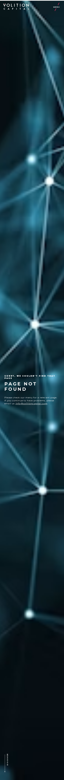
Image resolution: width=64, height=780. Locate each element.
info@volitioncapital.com (31, 403)
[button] (13, 763)
